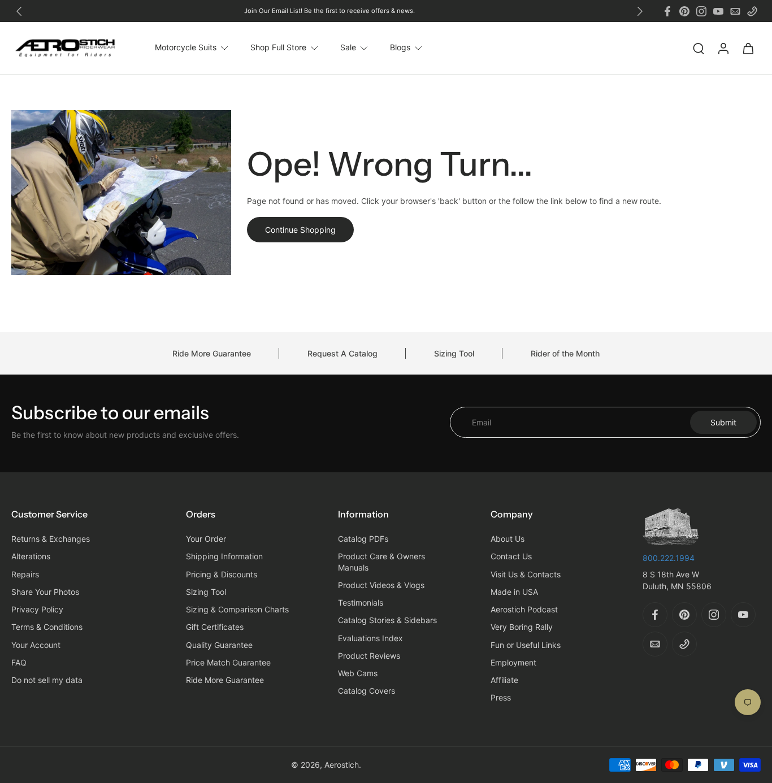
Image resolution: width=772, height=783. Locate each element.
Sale (348, 48)
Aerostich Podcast (524, 610)
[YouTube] (718, 11)
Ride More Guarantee (211, 353)
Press (501, 698)
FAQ (19, 662)
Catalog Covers (366, 691)
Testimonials (360, 603)
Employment (513, 662)
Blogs (400, 48)
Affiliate (504, 680)
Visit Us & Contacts (526, 574)
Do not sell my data (47, 680)
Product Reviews (369, 655)
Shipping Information (224, 557)
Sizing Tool (454, 353)
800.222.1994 (669, 558)
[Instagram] (701, 11)
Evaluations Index (370, 638)
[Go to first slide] (640, 11)
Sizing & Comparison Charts (237, 610)
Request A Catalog (342, 353)
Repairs (25, 574)
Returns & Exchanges (50, 539)
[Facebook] (667, 11)
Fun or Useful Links (526, 645)
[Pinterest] (684, 11)
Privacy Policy (37, 610)
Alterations (30, 557)
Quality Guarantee (219, 645)
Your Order (206, 539)
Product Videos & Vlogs (381, 585)
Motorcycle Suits (185, 48)
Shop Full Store (278, 48)
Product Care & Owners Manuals (381, 562)
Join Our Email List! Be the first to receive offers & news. (329, 11)
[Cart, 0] (748, 48)
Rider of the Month (565, 353)
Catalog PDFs (363, 539)
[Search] (698, 48)
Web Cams (358, 673)
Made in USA (514, 592)
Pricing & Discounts (221, 574)
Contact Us (511, 557)
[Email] (735, 11)
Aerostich (341, 764)
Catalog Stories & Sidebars (387, 620)
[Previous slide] (19, 11)
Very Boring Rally (522, 627)
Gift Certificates (215, 627)
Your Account (35, 645)
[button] (81, 514)
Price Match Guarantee (228, 662)
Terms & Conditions (47, 627)
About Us (507, 539)
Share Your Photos (45, 592)
